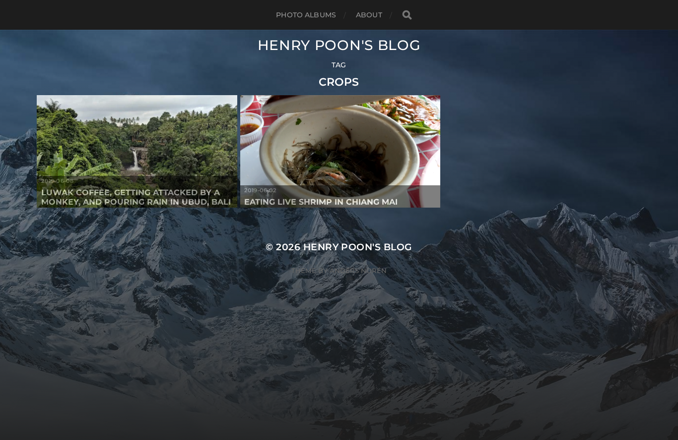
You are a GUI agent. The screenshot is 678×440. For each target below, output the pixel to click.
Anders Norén (358, 271)
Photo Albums (306, 14)
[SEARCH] (407, 15)
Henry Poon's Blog (339, 45)
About (369, 14)
